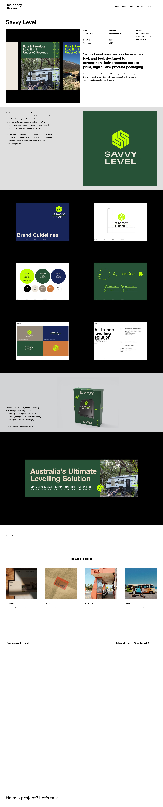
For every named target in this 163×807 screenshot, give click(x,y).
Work (124, 6)
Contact (150, 6)
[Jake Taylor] (21, 583)
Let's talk (48, 797)
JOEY (127, 603)
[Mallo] (61, 583)
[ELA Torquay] (101, 583)
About (132, 6)
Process (140, 6)
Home (117, 6)
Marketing (148, 607)
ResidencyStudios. (14, 6)
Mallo (47, 603)
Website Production (101, 607)
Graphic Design (20, 607)
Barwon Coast (18, 643)
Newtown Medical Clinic (136, 643)
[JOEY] (141, 583)
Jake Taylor (10, 603)
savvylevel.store (115, 33)
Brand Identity (17, 536)
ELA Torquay (90, 603)
